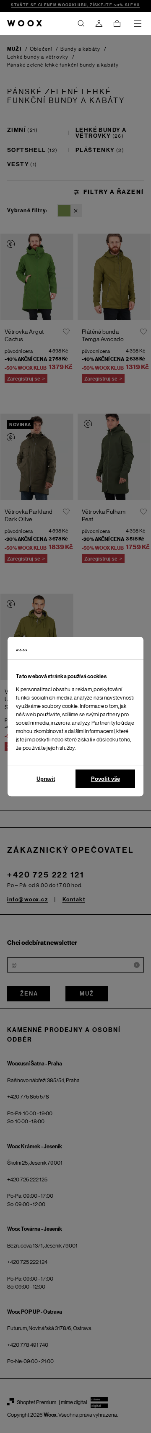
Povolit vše (105, 779)
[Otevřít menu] (137, 23)
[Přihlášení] (99, 23)
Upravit (45, 779)
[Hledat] (81, 23)
